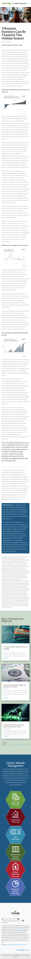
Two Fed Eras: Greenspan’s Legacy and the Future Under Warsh (14, 686)
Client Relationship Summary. (20, 944)
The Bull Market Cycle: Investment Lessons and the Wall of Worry (13, 725)
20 (20, 744)
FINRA (18, 929)
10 (17, 744)
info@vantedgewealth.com (11, 921)
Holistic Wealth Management (15, 764)
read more (6, 658)
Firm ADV (8, 944)
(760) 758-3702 (10, 919)
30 (23, 744)
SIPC (21, 929)
